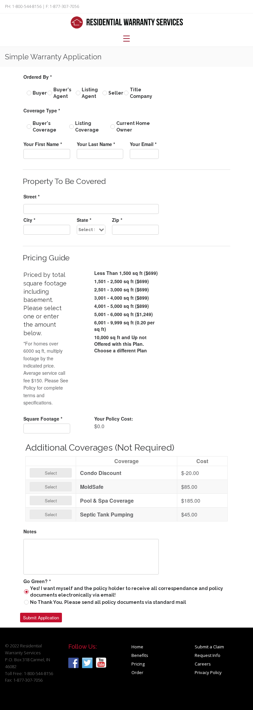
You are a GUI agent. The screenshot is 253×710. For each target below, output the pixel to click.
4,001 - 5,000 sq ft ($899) (121, 306)
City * (29, 220)
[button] (41, 617)
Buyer (40, 93)
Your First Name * (42, 144)
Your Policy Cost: (113, 418)
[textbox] (46, 154)
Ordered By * (37, 77)
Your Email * (143, 144)
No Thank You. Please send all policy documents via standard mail (108, 602)
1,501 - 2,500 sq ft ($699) (121, 281)
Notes (30, 531)
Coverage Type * (41, 110)
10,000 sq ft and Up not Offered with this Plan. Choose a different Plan (120, 344)
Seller (115, 93)
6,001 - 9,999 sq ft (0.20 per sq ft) (124, 325)
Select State (86, 229)
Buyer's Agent (62, 93)
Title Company (141, 93)
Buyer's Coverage (44, 127)
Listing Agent (90, 93)
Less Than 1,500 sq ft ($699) (126, 273)
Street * (31, 196)
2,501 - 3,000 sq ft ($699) (121, 289)
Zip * (117, 220)
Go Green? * (37, 581)
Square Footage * (42, 418)
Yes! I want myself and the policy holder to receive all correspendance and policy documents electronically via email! (126, 592)
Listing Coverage (87, 127)
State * (84, 220)
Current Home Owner (133, 127)
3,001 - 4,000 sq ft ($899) (121, 297)
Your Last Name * (96, 144)
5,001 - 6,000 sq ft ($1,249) (123, 314)
